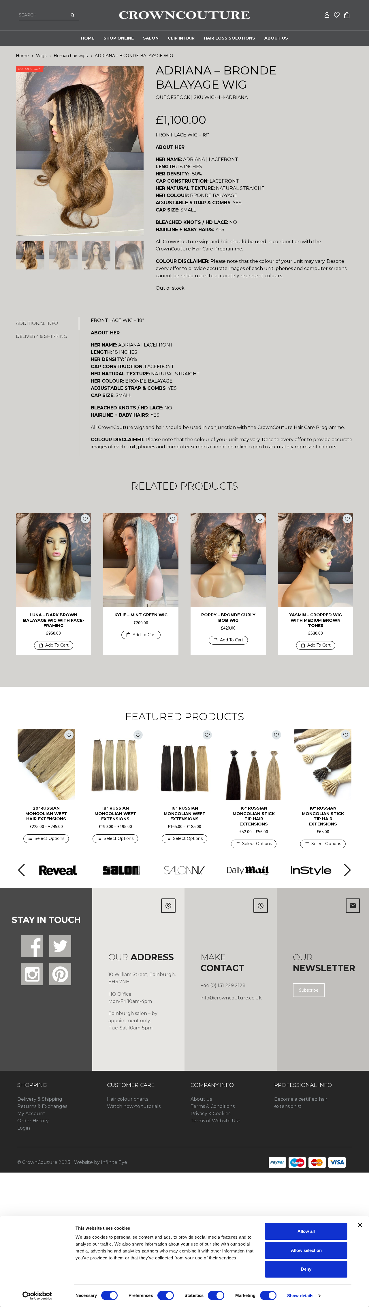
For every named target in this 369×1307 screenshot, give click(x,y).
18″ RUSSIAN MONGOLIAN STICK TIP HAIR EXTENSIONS (323, 816)
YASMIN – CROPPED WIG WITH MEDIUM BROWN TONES (315, 620)
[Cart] (346, 15)
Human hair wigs (71, 55)
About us (201, 1099)
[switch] (165, 1295)
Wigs (41, 55)
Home (87, 38)
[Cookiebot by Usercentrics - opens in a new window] (37, 1295)
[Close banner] (360, 1225)
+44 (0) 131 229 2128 (223, 985)
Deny (306, 1269)
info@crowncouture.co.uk (231, 998)
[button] (53, 645)
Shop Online (118, 38)
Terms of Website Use (215, 1121)
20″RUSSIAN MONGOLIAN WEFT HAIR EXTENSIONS (46, 813)
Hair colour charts (127, 1099)
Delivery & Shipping (39, 1099)
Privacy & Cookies (210, 1113)
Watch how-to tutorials (134, 1106)
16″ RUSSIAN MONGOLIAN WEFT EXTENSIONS (185, 813)
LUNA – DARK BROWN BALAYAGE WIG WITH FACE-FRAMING (53, 620)
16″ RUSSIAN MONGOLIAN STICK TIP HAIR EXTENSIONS (254, 816)
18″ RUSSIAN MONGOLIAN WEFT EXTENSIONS (115, 813)
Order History (33, 1121)
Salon (151, 38)
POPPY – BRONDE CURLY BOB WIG (228, 617)
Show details (300, 1295)
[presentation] (23, 151)
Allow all (306, 1231)
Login (23, 1128)
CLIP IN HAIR (181, 38)
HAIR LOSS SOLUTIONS (229, 38)
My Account (31, 1113)
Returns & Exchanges (42, 1106)
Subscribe (309, 990)
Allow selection (306, 1250)
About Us (276, 38)
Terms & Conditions (213, 1106)
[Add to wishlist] (85, 518)
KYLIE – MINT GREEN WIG (140, 614)
